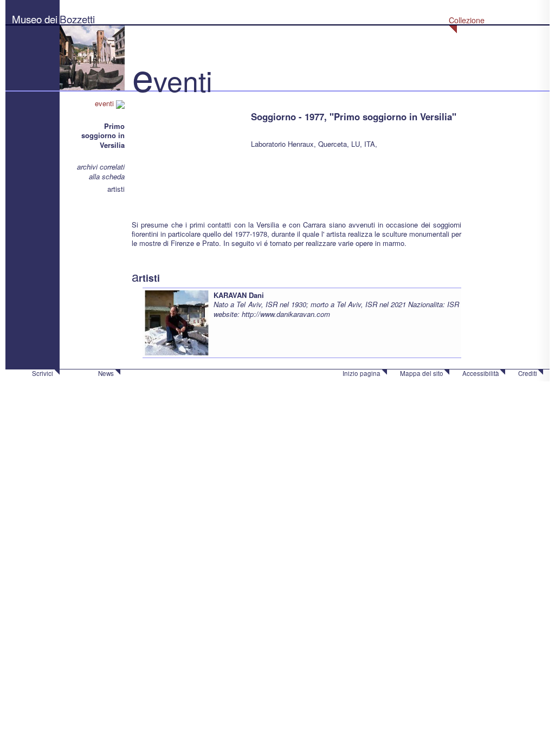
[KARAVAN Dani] (176, 322)
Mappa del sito (421, 373)
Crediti (527, 373)
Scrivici (42, 373)
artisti (116, 189)
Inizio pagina (361, 373)
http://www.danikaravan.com (286, 314)
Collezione (467, 20)
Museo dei (34, 18)
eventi (105, 103)
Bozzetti (77, 18)
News (106, 373)
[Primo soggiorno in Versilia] (186, 151)
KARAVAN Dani (239, 295)
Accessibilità (480, 373)
